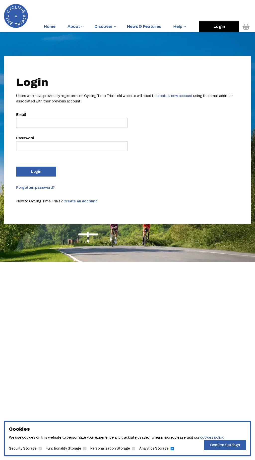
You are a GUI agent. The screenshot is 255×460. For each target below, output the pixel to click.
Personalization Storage (110, 448)
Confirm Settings (225, 445)
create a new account (174, 96)
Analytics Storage (154, 448)
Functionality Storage (63, 448)
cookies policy (211, 437)
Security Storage (23, 448)
